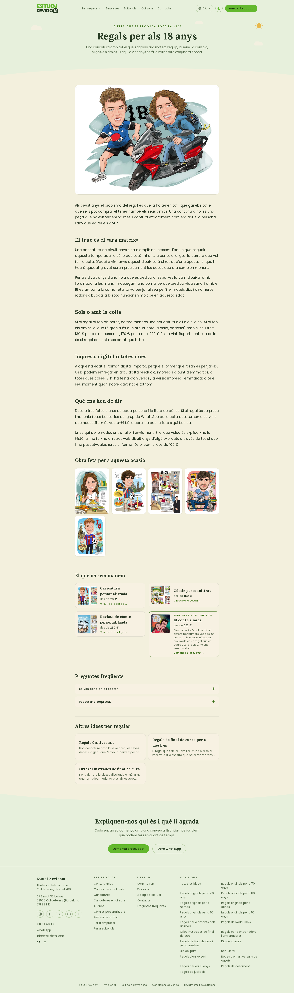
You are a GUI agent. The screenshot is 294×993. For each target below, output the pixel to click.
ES (45, 942)
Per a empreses (105, 923)
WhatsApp (44, 930)
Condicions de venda (165, 985)
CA (39, 942)
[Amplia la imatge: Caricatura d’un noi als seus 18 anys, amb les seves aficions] (90, 536)
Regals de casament (235, 966)
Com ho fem (146, 884)
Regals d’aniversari (193, 957)
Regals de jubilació (193, 972)
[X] (59, 914)
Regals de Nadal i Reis (236, 922)
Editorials (130, 8)
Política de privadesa (134, 985)
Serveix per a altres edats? (98, 689)
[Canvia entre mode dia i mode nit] (219, 8)
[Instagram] (40, 914)
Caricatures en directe (109, 900)
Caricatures (102, 895)
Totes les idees (190, 884)
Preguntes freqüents (151, 906)
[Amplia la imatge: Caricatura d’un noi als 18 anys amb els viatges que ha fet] (129, 491)
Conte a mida (103, 884)
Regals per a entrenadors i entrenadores (238, 934)
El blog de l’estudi (149, 895)
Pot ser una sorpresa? (95, 702)
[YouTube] (69, 914)
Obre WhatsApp (169, 849)
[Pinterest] (78, 914)
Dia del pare (188, 951)
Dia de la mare (231, 941)
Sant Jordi (228, 951)
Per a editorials (104, 928)
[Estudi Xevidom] (47, 8)
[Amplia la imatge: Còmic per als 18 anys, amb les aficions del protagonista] (165, 491)
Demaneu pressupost (128, 849)
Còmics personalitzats (109, 912)
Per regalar (89, 8)
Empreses (112, 8)
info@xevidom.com (50, 936)
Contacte (164, 8)
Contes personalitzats (109, 889)
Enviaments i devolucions (200, 985)
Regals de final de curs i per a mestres (196, 943)
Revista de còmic (106, 917)
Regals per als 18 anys (195, 966)
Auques (99, 906)
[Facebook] (49, 914)
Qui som (147, 8)
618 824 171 (44, 904)
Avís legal (110, 985)
